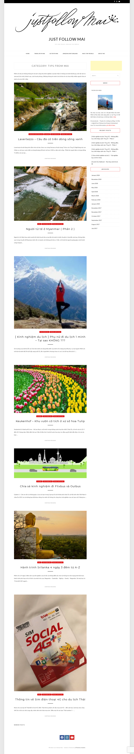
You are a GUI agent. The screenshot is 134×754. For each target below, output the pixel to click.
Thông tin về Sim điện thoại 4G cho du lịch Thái (50, 699)
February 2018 (96, 200)
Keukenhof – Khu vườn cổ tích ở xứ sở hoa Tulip (50, 421)
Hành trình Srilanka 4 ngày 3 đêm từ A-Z (50, 567)
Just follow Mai (67, 39)
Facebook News (97, 90)
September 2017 (97, 220)
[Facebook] (62, 737)
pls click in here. (110, 125)
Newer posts (19, 725)
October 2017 (96, 216)
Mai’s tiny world (88, 53)
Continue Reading (50, 158)
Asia (39, 224)
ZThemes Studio (80, 747)
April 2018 (95, 191)
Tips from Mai (55, 134)
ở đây (114, 117)
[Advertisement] (106, 66)
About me (101, 53)
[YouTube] (72, 737)
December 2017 (96, 208)
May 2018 (95, 187)
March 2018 (95, 195)
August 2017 (96, 224)
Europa (47, 134)
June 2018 (95, 183)
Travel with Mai (39, 53)
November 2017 (96, 212)
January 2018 (96, 204)
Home (28, 53)
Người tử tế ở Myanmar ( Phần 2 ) (50, 229)
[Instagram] (67, 737)
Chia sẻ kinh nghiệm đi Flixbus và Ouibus (50, 486)
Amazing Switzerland (70, 53)
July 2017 (94, 228)
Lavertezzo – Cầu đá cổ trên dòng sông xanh (50, 139)
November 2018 (96, 179)
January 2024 (96, 175)
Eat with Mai (54, 53)
